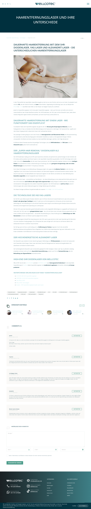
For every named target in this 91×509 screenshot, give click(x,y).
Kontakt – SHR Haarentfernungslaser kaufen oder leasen (30, 285)
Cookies (74, 506)
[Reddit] (17, 298)
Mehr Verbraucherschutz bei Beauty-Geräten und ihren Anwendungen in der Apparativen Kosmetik (58, 313)
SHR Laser (23, 294)
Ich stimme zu (83, 505)
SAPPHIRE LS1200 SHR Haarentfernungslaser (27, 278)
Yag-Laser (41, 294)
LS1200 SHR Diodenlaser (57, 189)
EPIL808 (16, 106)
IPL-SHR (54, 292)
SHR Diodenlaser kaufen (13, 294)
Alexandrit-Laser (11, 292)
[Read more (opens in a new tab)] (15, 485)
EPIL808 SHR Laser (41, 292)
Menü (88, 4)
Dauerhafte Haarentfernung (12, 37)
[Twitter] (9, 298)
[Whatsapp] (5, 4)
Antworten (77, 335)
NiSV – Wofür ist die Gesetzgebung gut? (77, 311)
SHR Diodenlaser (73, 292)
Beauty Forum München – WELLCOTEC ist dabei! (17, 311)
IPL (49, 292)
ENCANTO (11, 391)
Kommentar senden (14, 463)
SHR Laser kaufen (32, 294)
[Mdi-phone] (10, 4)
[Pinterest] (11, 298)
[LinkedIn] (15, 298)
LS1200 (21, 106)
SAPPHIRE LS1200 (42, 263)
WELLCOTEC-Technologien (22, 282)
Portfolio (25, 265)
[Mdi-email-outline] (8, 4)
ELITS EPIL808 (29, 263)
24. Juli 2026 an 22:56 (13, 410)
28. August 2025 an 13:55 (14, 358)
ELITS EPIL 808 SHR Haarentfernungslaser (26, 276)
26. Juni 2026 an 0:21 (13, 392)
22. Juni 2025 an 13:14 (13, 337)
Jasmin (10, 335)
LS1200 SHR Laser (63, 292)
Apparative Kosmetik (22, 292)
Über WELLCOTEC (20, 280)
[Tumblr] (13, 298)
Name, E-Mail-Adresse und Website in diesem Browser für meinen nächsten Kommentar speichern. (30, 455)
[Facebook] (7, 298)
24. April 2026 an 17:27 (13, 374)
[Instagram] (3, 4)
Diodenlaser (32, 292)
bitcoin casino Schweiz (14, 409)
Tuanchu (11, 356)
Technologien (23, 37)
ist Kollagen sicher (13, 373)
